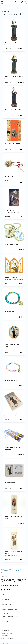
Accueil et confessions (7, 638)
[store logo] (14, 2)
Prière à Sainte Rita (6, 621)
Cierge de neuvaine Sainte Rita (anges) (13, 552)
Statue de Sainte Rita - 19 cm (13, 76)
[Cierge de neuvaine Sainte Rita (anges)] (14, 539)
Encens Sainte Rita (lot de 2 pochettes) (13, 448)
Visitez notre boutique (7, 597)
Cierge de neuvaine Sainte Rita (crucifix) (13, 517)
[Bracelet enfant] (14, 298)
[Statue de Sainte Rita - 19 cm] (14, 63)
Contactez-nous (5, 599)
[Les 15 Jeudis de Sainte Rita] (14, 130)
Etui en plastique (9, 483)
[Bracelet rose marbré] (14, 367)
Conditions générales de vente (9, 609)
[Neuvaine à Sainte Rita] (14, 401)
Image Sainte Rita (9, 210)
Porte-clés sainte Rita (11, 244)
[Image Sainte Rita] (14, 197)
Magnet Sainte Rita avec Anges (11, 345)
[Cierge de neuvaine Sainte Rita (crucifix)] (14, 503)
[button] (9, 8)
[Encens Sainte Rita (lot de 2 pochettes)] (14, 434)
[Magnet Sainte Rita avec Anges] (14, 332)
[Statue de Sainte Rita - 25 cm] (14, 30)
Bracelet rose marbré (10, 380)
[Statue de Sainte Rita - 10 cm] (14, 97)
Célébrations (4, 636)
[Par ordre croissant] (18, 8)
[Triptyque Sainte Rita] (14, 265)
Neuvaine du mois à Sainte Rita (9, 619)
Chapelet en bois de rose (12, 177)
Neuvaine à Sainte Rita (11, 414)
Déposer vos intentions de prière (9, 616)
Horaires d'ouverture (6, 633)
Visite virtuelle (5, 630)
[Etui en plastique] (14, 470)
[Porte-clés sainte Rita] (14, 231)
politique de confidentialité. (20, 581)
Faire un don (4, 602)
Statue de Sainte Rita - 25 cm (13, 43)
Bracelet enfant (9, 311)
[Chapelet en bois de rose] (14, 164)
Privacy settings (4, 643)
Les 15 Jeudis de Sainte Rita (13, 143)
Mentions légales (5, 607)
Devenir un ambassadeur (7, 604)
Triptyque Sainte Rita (10, 278)
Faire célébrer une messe (7, 624)
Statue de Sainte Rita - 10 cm (13, 110)
